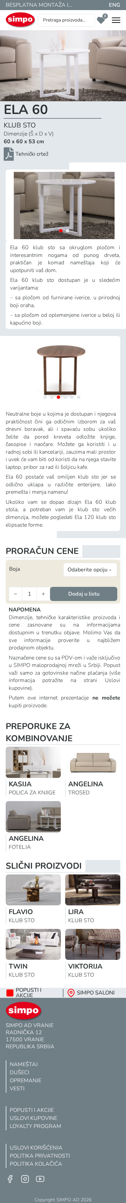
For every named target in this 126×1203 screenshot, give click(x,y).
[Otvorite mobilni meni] (116, 20)
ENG (114, 5)
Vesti (17, 1088)
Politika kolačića (36, 1164)
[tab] (60, 230)
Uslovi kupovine (33, 1118)
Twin (18, 966)
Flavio (21, 911)
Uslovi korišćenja (36, 1148)
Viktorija (85, 966)
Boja (14, 569)
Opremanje (25, 1080)
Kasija (20, 784)
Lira (76, 911)
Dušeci (19, 1072)
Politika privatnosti (40, 1156)
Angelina (85, 784)
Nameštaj (24, 1064)
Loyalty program (35, 1126)
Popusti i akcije (32, 1110)
